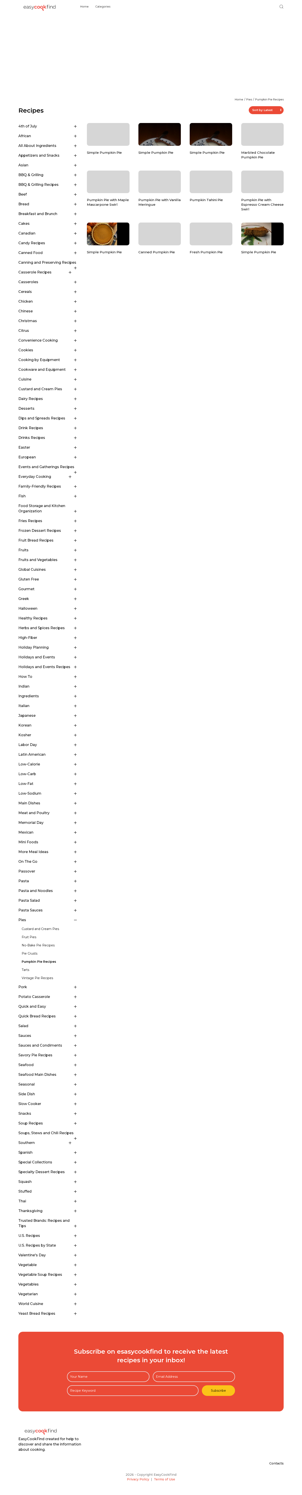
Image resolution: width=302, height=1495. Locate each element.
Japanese (27, 715)
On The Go (27, 861)
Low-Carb (27, 774)
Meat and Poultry (34, 813)
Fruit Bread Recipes (36, 540)
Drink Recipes (30, 428)
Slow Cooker (29, 1104)
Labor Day (27, 745)
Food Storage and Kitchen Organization (41, 508)
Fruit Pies (29, 937)
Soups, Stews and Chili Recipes (46, 1133)
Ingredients (28, 696)
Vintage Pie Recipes (37, 978)
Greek (23, 599)
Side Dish (26, 1094)
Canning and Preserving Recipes (47, 262)
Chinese (25, 311)
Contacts (276, 1463)
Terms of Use (164, 1479)
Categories (102, 6)
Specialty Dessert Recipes (41, 1172)
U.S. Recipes (29, 1236)
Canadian (26, 233)
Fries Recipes (30, 521)
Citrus (23, 331)
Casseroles (28, 282)
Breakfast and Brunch (37, 214)
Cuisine (24, 379)
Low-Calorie (29, 764)
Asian (23, 165)
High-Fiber (27, 638)
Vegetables (28, 1284)
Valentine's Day (32, 1255)
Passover (26, 871)
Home (84, 6)
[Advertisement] (151, 46)
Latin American (32, 754)
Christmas (27, 321)
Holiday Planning (33, 647)
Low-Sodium (29, 793)
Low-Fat (25, 784)
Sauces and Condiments (40, 1045)
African (24, 136)
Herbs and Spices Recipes (41, 628)
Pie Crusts (29, 953)
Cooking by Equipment (39, 360)
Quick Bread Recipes (37, 1016)
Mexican (25, 832)
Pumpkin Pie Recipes (269, 99)
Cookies (25, 350)
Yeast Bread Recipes (36, 1313)
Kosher (24, 735)
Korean (24, 725)
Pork (22, 987)
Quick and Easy (32, 1006)
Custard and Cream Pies (40, 389)
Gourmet (26, 589)
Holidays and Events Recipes (44, 667)
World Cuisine (30, 1304)
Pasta (23, 881)
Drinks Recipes (31, 438)
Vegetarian (28, 1294)
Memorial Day (31, 823)
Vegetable (27, 1265)
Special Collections (35, 1162)
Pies (249, 99)
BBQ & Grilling (30, 175)
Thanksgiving (30, 1211)
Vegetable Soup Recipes (40, 1274)
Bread (23, 204)
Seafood (26, 1065)
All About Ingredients (37, 146)
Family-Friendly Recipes (39, 486)
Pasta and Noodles (35, 891)
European (27, 457)
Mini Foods (28, 842)
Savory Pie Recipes (35, 1055)
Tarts (25, 970)
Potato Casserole (34, 997)
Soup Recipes (30, 1123)
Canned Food (30, 253)
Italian (23, 706)
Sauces (24, 1036)
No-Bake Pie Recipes (38, 945)
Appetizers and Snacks (38, 155)
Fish (22, 496)
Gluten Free (28, 579)
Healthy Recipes (33, 618)
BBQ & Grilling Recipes (38, 185)
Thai (22, 1201)
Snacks (24, 1113)
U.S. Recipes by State (37, 1245)
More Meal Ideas (33, 852)
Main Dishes (29, 803)
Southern (26, 1143)
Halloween (27, 608)
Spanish (25, 1152)
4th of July (27, 126)
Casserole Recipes (35, 272)
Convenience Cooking (38, 340)
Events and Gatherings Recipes (46, 467)
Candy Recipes (31, 243)
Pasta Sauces (30, 910)
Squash (25, 1182)
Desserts (26, 408)
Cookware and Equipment (42, 369)
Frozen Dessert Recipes (39, 530)
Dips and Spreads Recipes (41, 418)
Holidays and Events (36, 657)
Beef (22, 194)
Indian (23, 686)
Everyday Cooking (34, 477)
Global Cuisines (32, 569)
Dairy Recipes (30, 399)
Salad (23, 1026)
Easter (24, 447)
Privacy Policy (138, 1479)
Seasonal (26, 1084)
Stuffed (25, 1191)
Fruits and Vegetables (37, 560)
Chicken (25, 301)
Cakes (24, 223)
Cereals (25, 292)
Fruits (23, 550)
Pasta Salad (29, 900)
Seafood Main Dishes (37, 1074)
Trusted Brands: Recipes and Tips (44, 1223)
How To (25, 676)
